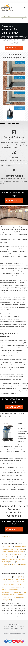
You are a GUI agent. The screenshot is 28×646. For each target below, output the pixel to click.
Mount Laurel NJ (12, 559)
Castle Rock (5, 549)
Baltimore (9, 577)
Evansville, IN (5, 557)
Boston (24, 546)
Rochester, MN (6, 564)
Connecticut (5, 584)
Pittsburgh (12, 562)
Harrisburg (11, 587)
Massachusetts (13, 589)
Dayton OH (14, 554)
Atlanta (4, 546)
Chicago (7, 582)
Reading (18, 562)
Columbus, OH (6, 554)
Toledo (22, 597)
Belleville (15, 577)
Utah (5, 567)
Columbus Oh (20, 582)
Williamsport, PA (6, 599)
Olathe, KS (5, 562)
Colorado (10, 551)
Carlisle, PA (17, 579)
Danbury (11, 584)
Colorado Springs (19, 551)
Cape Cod (10, 579)
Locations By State (7, 536)
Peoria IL (23, 592)
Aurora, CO (10, 546)
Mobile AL (4, 559)
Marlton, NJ (5, 589)
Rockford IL (12, 594)
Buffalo (4, 579)
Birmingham (17, 546)
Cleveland (5, 551)
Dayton (17, 584)
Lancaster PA (22, 557)
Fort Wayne (14, 557)
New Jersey (22, 559)
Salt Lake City (15, 564)
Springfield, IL (20, 594)
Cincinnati (22, 549)
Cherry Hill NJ (14, 549)
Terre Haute (16, 597)
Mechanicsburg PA (7, 592)
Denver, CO (21, 554)
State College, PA (6, 597)
